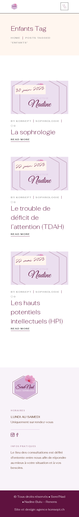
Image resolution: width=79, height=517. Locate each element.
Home (15, 37)
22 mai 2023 (30, 260)
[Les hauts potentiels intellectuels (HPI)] (39, 268)
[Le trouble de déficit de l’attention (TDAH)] (39, 173)
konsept (23, 121)
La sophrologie (33, 132)
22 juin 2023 (30, 166)
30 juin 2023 (30, 89)
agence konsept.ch (50, 509)
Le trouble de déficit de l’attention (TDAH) (37, 217)
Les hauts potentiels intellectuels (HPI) (37, 312)
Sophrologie (47, 121)
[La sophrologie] (39, 97)
